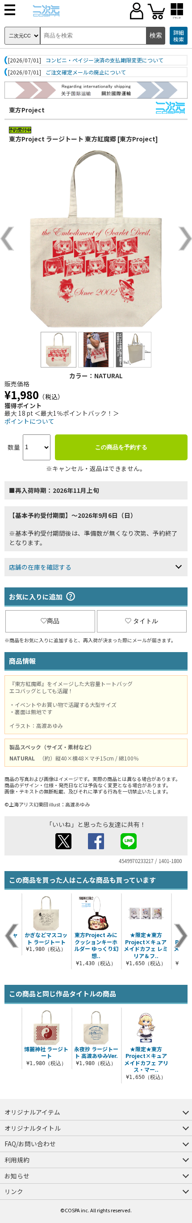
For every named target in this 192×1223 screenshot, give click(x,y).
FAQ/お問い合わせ (30, 1143)
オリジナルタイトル (32, 1128)
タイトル (145, 620)
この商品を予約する (121, 447)
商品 (53, 620)
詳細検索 (178, 36)
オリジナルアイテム (32, 1111)
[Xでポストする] (63, 846)
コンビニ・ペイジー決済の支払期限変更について (104, 60)
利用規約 (16, 1159)
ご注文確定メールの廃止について (86, 72)
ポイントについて (29, 421)
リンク (13, 1191)
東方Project (27, 109)
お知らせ (16, 1175)
